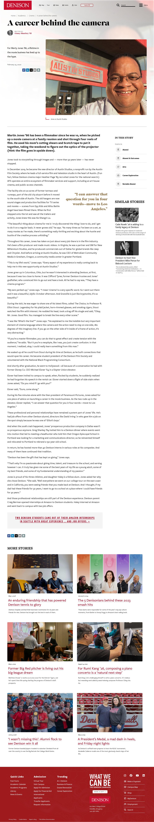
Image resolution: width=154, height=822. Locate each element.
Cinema (31, 16)
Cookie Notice (23, 819)
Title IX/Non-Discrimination (47, 819)
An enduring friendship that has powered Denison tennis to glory (37, 602)
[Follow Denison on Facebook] (131, 775)
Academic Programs (18, 787)
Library (13, 791)
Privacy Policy (12, 819)
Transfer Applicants (42, 801)
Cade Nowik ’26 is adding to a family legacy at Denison (129, 226)
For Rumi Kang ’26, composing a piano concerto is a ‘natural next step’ (105, 670)
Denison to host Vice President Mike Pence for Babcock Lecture (127, 260)
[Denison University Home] (100, 803)
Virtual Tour (38, 781)
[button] (126, 5)
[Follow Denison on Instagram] (125, 775)
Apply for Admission (42, 787)
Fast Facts (14, 781)
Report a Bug (32, 819)
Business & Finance (64, 784)
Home (13, 16)
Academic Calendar (18, 784)
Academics (22, 16)
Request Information (42, 804)
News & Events (16, 794)
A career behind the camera (47, 16)
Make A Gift (100, 791)
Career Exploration (64, 791)
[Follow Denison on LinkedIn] (143, 775)
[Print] (38, 70)
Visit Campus (39, 784)
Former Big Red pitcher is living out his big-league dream (35, 670)
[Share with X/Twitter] (31, 70)
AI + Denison (62, 781)
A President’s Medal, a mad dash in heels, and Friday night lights (106, 741)
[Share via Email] (34, 70)
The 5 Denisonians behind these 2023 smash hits (104, 602)
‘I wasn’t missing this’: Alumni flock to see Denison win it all (35, 741)
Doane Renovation (64, 787)
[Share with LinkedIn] (27, 70)
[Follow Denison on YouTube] (137, 775)
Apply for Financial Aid (43, 791)
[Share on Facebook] (23, 70)
